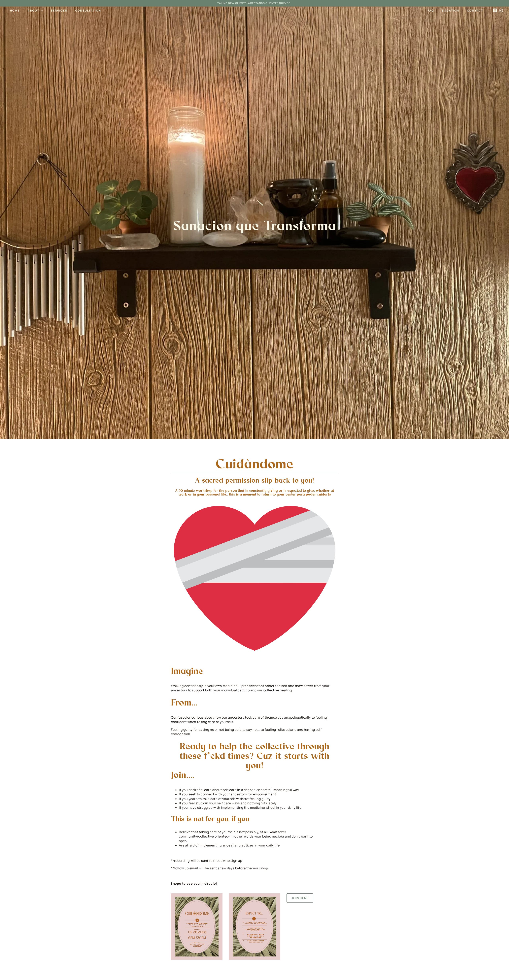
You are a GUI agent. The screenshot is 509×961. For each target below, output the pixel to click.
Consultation (88, 10)
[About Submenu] (43, 10)
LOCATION (450, 10)
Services (59, 10)
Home (15, 10)
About (33, 10)
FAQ (430, 10)
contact (475, 10)
